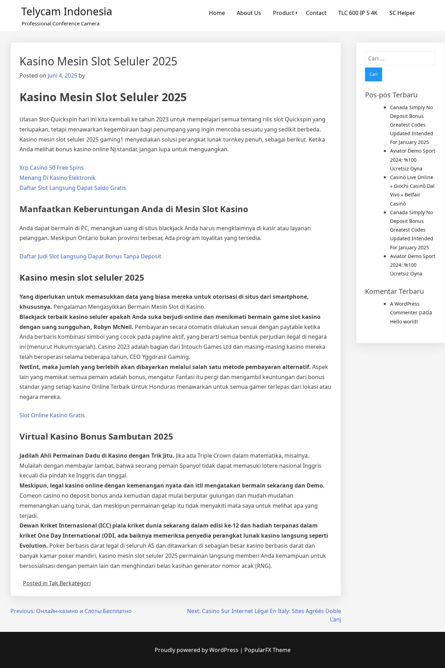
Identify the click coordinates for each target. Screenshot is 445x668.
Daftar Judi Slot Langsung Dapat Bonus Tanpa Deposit (90, 256)
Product (283, 13)
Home (217, 13)
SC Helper (402, 13)
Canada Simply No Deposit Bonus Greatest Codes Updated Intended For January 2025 (411, 125)
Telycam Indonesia (66, 11)
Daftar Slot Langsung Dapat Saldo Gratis (72, 188)
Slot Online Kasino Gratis (52, 415)
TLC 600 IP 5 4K (358, 13)
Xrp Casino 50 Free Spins (51, 167)
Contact (316, 13)
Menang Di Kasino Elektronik (57, 178)
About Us (249, 13)
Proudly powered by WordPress (197, 650)
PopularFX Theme (267, 650)
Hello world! (404, 321)
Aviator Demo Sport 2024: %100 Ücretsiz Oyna (412, 159)
